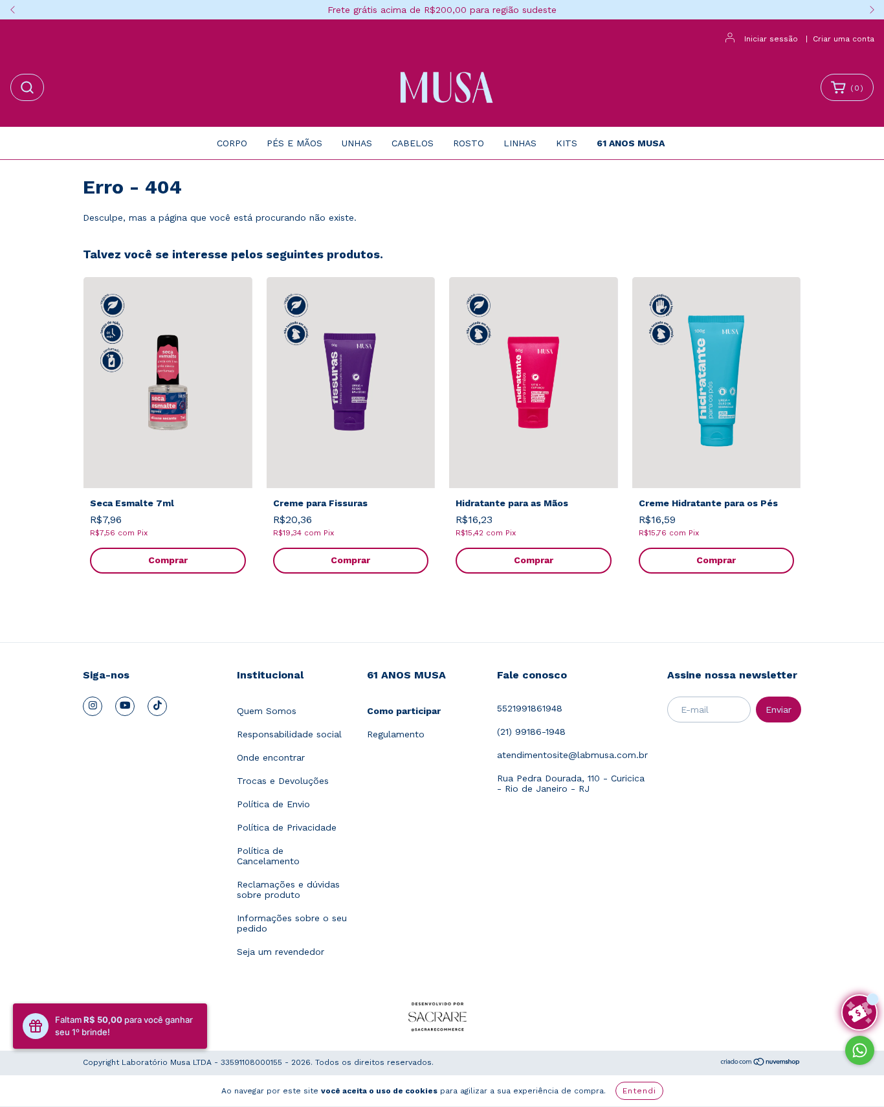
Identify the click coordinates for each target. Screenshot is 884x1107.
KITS (566, 143)
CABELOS (413, 143)
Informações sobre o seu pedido (292, 923)
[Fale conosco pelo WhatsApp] (859, 1050)
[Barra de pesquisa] (27, 87)
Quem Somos (266, 711)
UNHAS (357, 143)
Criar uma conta (843, 38)
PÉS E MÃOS (294, 143)
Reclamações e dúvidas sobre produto (288, 889)
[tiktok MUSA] (157, 706)
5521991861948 (529, 708)
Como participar (404, 711)
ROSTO (468, 143)
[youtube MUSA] (125, 706)
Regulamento (396, 734)
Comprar (168, 560)
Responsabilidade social (289, 734)
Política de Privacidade (287, 827)
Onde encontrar (271, 757)
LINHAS (519, 143)
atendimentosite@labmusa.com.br (572, 755)
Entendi (639, 1090)
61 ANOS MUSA (631, 143)
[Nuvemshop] (760, 1063)
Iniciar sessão (771, 38)
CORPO (232, 143)
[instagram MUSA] (92, 706)
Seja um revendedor (280, 951)
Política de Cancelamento (268, 855)
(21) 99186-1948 (531, 731)
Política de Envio (273, 804)
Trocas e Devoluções (283, 781)
